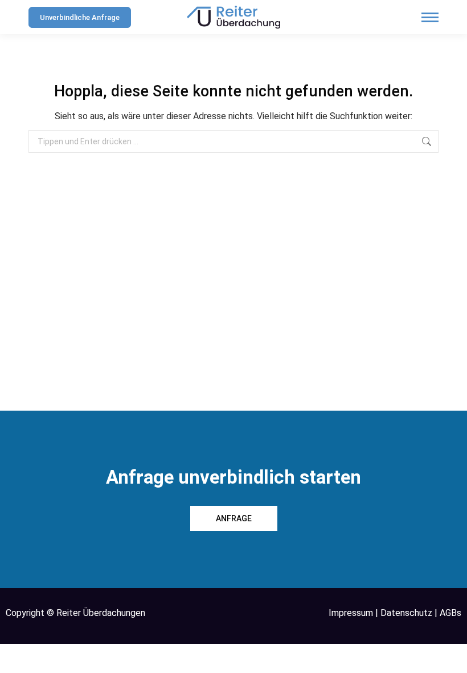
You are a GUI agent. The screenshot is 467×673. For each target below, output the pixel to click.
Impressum (351, 612)
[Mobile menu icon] (430, 17)
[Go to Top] (450, 655)
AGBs (450, 612)
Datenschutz (406, 612)
